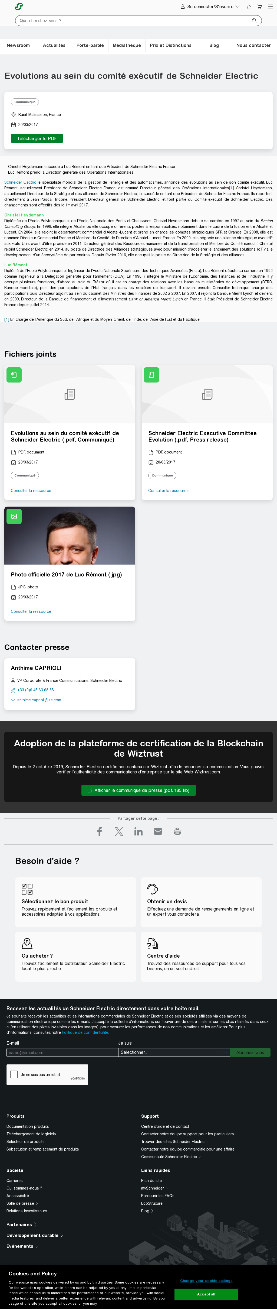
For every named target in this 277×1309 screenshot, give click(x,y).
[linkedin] (138, 831)
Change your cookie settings (206, 1281)
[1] (231, 188)
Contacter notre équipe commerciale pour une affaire (188, 1149)
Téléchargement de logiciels (31, 1134)
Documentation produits (27, 1126)
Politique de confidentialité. (85, 1032)
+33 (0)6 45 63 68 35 (35, 690)
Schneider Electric (20, 182)
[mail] (158, 831)
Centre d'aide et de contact (165, 1126)
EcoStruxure (152, 1203)
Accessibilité (17, 1196)
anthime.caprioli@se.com (39, 700)
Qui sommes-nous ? (24, 1188)
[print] (177, 831)
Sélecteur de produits (25, 1141)
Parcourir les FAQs (157, 1196)
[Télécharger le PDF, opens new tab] (37, 138)
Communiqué (24, 102)
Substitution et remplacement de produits (42, 1149)
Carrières (14, 1180)
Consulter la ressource (31, 490)
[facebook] (99, 831)
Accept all (206, 1294)
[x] (119, 831)
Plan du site (151, 1180)
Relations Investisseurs (26, 1211)
